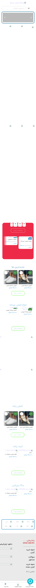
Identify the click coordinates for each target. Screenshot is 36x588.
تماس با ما (30, 571)
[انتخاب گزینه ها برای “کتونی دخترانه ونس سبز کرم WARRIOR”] (21, 272)
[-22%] (10, 237)
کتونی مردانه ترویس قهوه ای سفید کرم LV (11, 311)
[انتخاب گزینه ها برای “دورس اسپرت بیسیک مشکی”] (21, 239)
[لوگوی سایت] (18, 3)
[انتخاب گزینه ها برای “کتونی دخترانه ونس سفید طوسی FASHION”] (6, 272)
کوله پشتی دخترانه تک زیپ (11, 455)
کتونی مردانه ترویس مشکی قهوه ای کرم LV (26, 312)
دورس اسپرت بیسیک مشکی (26, 241)
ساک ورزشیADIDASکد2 (27, 453)
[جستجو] (3, 8)
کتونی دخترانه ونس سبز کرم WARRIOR (27, 286)
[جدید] (10, 308)
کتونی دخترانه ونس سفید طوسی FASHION (10, 286)
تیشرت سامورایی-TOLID (12, 240)
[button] (31, 17)
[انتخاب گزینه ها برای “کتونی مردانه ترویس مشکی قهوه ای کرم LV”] (21, 309)
